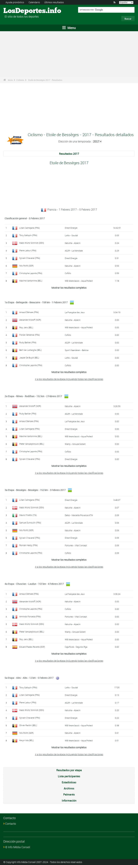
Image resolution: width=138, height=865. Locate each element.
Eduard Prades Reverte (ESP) (32, 646)
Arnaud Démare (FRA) (29, 312)
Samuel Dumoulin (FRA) (30, 522)
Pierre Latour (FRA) (27, 250)
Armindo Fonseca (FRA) (30, 616)
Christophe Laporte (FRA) (30, 273)
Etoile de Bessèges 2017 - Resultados (45, 80)
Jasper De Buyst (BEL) (29, 357)
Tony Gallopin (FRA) (28, 235)
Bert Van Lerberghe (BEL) (30, 350)
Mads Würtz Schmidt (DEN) (31, 242)
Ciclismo (20, 80)
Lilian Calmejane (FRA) (29, 227)
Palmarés (69, 794)
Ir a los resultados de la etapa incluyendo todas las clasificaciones (69, 379)
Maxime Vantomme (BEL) (30, 280)
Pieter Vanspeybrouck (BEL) (31, 443)
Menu (71, 27)
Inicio (10, 80)
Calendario (34, 2)
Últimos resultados (54, 2)
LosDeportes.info (16, 11)
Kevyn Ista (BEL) (26, 740)
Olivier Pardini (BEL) (28, 725)
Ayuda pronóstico (15, 2)
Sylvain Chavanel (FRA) (29, 258)
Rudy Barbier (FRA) (27, 342)
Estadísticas (69, 782)
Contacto (10, 824)
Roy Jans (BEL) (26, 327)
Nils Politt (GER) (26, 265)
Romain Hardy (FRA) (28, 545)
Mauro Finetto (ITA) (28, 515)
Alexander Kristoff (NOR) (30, 319)
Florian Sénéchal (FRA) (29, 334)
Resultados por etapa (69, 770)
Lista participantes (69, 776)
